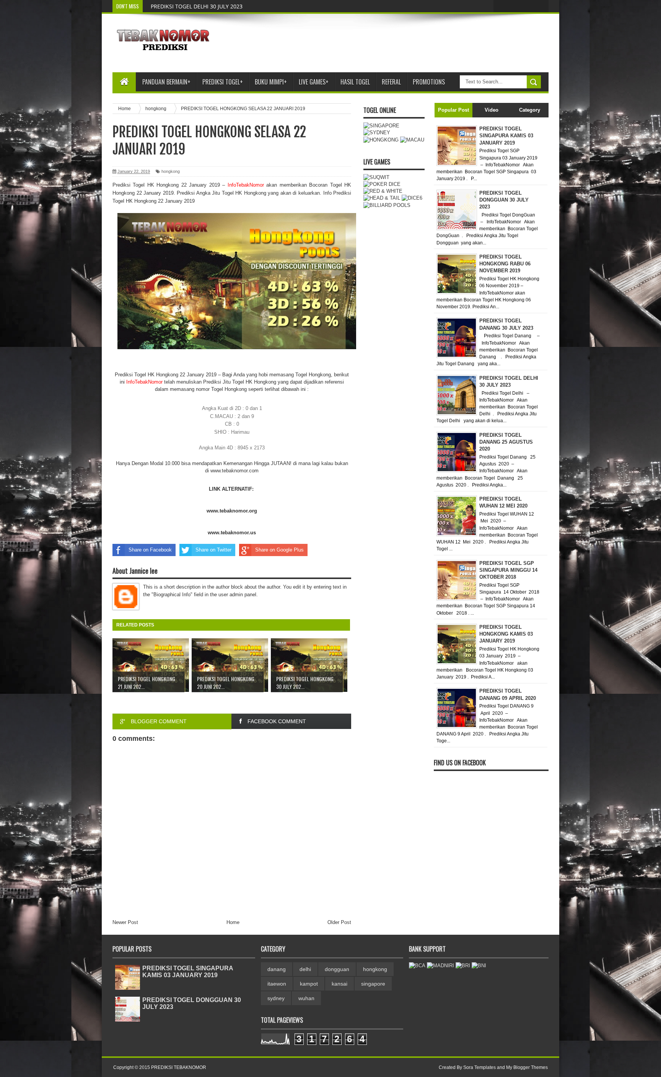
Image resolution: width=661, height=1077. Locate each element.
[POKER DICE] (382, 184)
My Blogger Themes (527, 1067)
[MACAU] (412, 140)
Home (232, 922)
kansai (339, 984)
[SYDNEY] (376, 132)
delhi (305, 969)
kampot (309, 984)
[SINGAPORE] (381, 126)
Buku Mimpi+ (271, 81)
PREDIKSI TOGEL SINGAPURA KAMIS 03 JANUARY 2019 (187, 971)
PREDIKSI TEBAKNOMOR (178, 1067)
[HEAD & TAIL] (381, 198)
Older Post (339, 922)
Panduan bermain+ (166, 81)
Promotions (429, 81)
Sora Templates (479, 1067)
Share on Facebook (150, 550)
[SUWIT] (376, 177)
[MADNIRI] (440, 965)
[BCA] (417, 965)
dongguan (337, 969)
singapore (373, 984)
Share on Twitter (213, 550)
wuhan (306, 998)
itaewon (276, 984)
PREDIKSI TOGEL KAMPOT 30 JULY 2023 (200, 6)
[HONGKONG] (381, 140)
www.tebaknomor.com (234, 470)
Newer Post (125, 922)
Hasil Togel (355, 81)
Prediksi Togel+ (222, 81)
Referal (391, 81)
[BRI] (463, 965)
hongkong (170, 171)
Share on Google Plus (279, 550)
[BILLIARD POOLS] (386, 205)
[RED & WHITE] (382, 191)
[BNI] (479, 965)
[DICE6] (412, 198)
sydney (276, 998)
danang (276, 969)
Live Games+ (314, 81)
